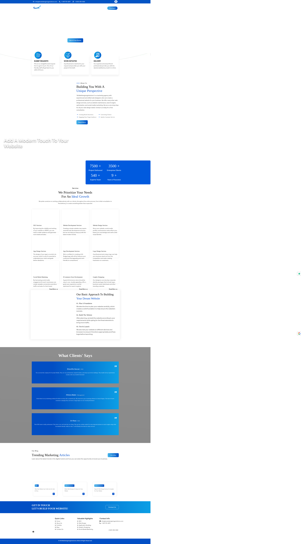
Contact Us (112, 507)
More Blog (113, 455)
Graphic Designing (84, 527)
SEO (80, 521)
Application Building (85, 525)
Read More (82, 122)
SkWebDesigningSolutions (68, 540)
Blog (57, 527)
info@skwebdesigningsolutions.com (46, 1)
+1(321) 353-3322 (80, 1)
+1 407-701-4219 (65, 1)
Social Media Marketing (86, 529)
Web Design (82, 523)
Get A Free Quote (75, 40)
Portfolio (59, 525)
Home (58, 521)
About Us (59, 523)
